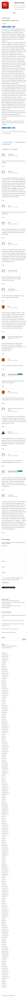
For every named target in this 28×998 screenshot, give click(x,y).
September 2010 (5, 915)
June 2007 (4, 981)
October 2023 (4, 657)
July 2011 (3, 898)
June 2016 (4, 797)
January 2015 (4, 826)
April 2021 (4, 703)
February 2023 (5, 669)
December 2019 (5, 726)
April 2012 (4, 882)
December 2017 (5, 767)
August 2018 (4, 753)
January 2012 (4, 888)
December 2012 (5, 869)
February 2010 (5, 927)
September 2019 (5, 731)
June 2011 (4, 900)
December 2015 (5, 807)
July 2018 (3, 755)
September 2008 (5, 956)
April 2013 (4, 862)
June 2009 (4, 940)
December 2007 (5, 971)
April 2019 (4, 739)
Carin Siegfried (11, 289)
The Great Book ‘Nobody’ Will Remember (10, 600)
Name (3, 561)
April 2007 (4, 985)
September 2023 (5, 659)
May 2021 (4, 702)
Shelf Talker (19, 3)
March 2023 (4, 668)
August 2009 (4, 937)
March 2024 (4, 652)
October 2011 (4, 893)
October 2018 (4, 749)
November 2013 (5, 850)
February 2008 (5, 968)
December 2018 (5, 746)
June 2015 (4, 818)
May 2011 (4, 901)
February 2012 (5, 886)
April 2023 (4, 666)
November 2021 (5, 693)
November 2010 (5, 911)
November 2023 (5, 656)
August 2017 (4, 773)
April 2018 (4, 760)
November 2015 (5, 809)
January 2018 (4, 765)
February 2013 (5, 865)
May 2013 (4, 860)
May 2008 (4, 963)
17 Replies (4, 23)
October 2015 (4, 811)
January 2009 (4, 949)
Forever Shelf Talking (6, 604)
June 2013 (4, 859)
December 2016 (5, 787)
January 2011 (4, 908)
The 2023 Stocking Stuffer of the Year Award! (11, 605)
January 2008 (4, 969)
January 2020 (4, 724)
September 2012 (5, 874)
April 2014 (4, 842)
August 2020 (4, 712)
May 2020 (4, 717)
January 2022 (4, 690)
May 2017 (4, 778)
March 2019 (4, 741)
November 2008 (5, 952)
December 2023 (5, 654)
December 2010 (5, 910)
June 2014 (4, 838)
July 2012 (3, 877)
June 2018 (4, 756)
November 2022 (5, 674)
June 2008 (4, 961)
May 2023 (4, 664)
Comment (4, 545)
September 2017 (5, 772)
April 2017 (4, 780)
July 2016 (3, 796)
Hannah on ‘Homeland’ (11, 632)
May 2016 (4, 799)
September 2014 (5, 833)
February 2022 (5, 688)
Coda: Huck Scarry (14, 628)
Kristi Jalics (10, 495)
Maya (9, 222)
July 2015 (3, 816)
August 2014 (4, 835)
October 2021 (4, 695)
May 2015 (4, 819)
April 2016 (4, 801)
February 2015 (5, 824)
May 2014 (4, 840)
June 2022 (4, 681)
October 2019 (4, 729)
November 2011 (5, 891)
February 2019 (5, 743)
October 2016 (4, 790)
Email (3, 567)
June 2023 (4, 663)
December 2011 (5, 889)
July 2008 (3, 959)
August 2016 (4, 794)
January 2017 (4, 785)
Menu (14, 12)
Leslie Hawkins (5, 623)
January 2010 (4, 929)
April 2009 (4, 944)
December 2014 (5, 828)
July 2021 (3, 698)
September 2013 (5, 853)
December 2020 (5, 709)
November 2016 (5, 789)
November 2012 (5, 871)
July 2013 (3, 857)
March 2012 (4, 884)
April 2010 (4, 923)
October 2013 (4, 852)
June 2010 (4, 920)
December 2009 (5, 930)
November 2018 (5, 748)
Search (3, 637)
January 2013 (4, 867)
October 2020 (4, 710)
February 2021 (5, 705)
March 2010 (4, 925)
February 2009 (5, 947)
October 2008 (4, 954)
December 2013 (5, 848)
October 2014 (4, 831)
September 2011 (5, 894)
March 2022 (4, 686)
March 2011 (4, 905)
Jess (9, 306)
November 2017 (5, 768)
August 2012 (4, 876)
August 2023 (4, 661)
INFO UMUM (4, 620)
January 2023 (4, 671)
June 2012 (4, 879)
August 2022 (4, 678)
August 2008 (4, 957)
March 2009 (4, 946)
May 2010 (4, 922)
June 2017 (4, 777)
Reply (3, 166)
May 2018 (4, 758)
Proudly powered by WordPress (8, 995)
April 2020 (4, 719)
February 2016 (5, 804)
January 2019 (4, 744)
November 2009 (5, 932)
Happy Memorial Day (20, 142)
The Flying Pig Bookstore (7, 647)
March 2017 (4, 782)
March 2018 (4, 761)
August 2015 (4, 814)
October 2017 (4, 770)
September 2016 (5, 792)
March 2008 (4, 966)
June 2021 (4, 700)
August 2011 (4, 896)
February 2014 (5, 845)
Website (3, 572)
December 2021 (5, 691)
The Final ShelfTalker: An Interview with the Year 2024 (13, 602)
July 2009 (3, 939)
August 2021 (4, 697)
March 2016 (4, 802)
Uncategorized (16, 131)
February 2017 (5, 784)
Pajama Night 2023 (6, 607)
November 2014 (5, 830)
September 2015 (5, 813)
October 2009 (4, 934)
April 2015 (4, 821)
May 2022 (4, 683)
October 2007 (4, 975)
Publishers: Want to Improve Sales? (16, 620)
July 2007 (3, 980)
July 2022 (3, 680)
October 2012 (4, 872)
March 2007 (4, 986)
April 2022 (4, 685)
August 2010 (4, 917)
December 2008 (5, 951)
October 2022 (4, 676)
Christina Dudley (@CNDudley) (15, 336)
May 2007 (4, 983)
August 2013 (4, 855)
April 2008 (4, 964)
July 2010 (3, 918)
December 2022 (5, 673)
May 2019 (4, 738)
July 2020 (3, 714)
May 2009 (4, 942)
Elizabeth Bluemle (7, 133)
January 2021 (4, 707)
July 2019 (3, 734)
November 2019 (5, 727)
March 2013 (4, 864)
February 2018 (5, 763)
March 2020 (4, 720)
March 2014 (4, 843)
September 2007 (5, 976)
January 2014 (4, 847)
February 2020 (5, 722)
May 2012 (4, 881)
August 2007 (4, 978)
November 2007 (5, 973)
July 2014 (3, 836)
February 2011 (5, 906)
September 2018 (5, 751)
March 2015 (4, 823)
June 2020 (4, 715)
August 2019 (4, 732)
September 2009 (5, 935)
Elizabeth (10, 432)
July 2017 (3, 775)
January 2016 (4, 806)
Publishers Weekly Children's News (9, 645)
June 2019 (4, 736)
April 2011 (4, 903)
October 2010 (4, 913)
